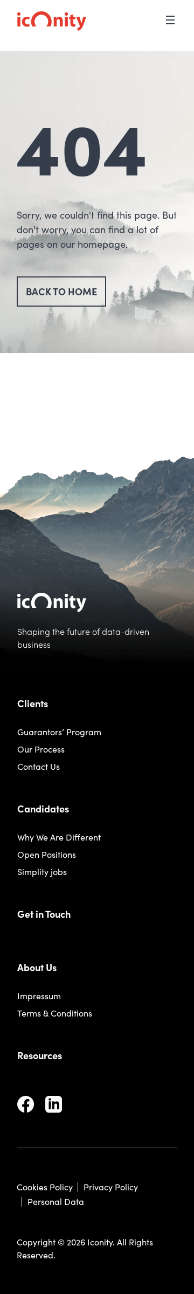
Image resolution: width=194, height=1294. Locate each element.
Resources (39, 1055)
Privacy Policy (111, 1187)
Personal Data (55, 1201)
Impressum (39, 995)
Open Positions (46, 854)
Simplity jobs (42, 871)
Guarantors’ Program (59, 731)
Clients (32, 703)
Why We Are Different (59, 837)
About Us (37, 967)
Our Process (41, 749)
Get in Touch (44, 913)
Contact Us (38, 766)
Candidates (43, 808)
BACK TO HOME (61, 291)
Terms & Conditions (54, 1013)
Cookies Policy (45, 1187)
